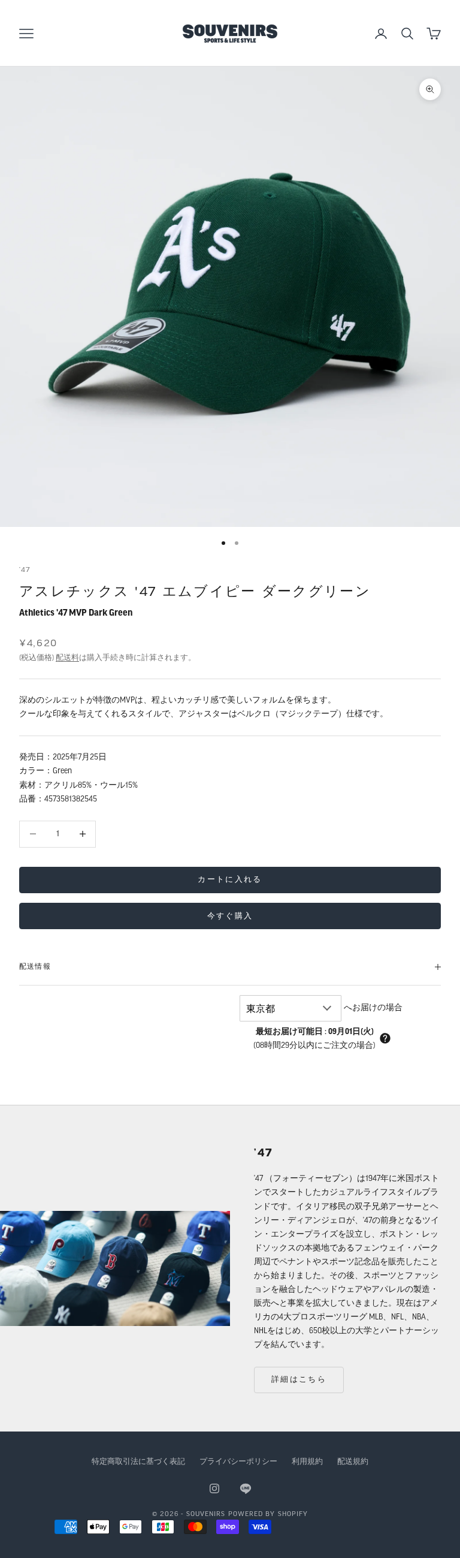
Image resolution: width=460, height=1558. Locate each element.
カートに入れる (230, 879)
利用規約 (307, 1462)
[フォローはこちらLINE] (246, 1488)
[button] (385, 1038)
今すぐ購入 (230, 916)
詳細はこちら (298, 1379)
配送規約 (352, 1462)
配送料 (67, 657)
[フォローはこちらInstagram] (214, 1488)
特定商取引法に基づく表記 (138, 1462)
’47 (25, 569)
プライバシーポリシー (238, 1462)
